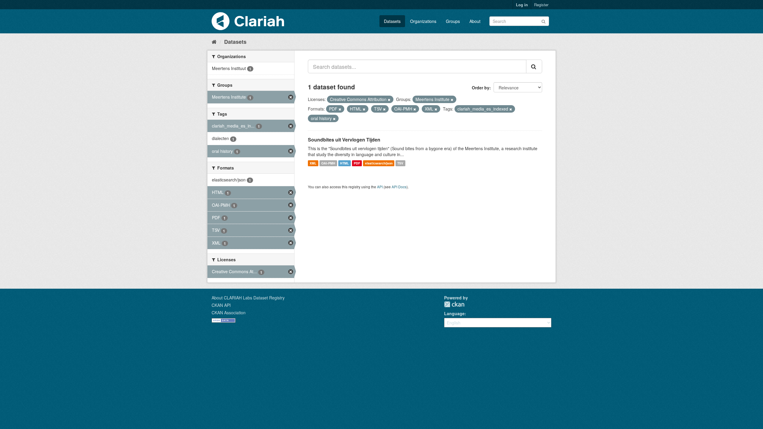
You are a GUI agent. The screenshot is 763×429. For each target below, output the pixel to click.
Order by (480, 88)
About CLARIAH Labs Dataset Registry (248, 298)
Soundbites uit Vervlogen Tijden (344, 139)
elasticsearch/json (379, 163)
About (474, 21)
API (380, 186)
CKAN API (221, 305)
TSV (400, 163)
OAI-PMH (328, 163)
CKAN (454, 304)
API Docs (399, 186)
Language (454, 313)
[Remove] (389, 99)
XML (313, 163)
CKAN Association (229, 312)
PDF (357, 163)
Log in (522, 4)
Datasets (392, 21)
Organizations (423, 21)
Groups (453, 21)
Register (541, 4)
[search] (534, 66)
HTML (344, 163)
